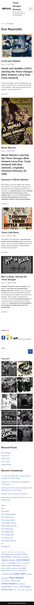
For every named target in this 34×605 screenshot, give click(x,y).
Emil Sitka (16, 565)
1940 (8, 552)
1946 (15, 552)
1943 (11, 552)
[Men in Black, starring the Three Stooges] (17, 264)
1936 (6, 552)
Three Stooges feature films (9, 526)
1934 (2, 552)
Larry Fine (19, 573)
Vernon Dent (7, 589)
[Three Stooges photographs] (9, 418)
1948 (17, 552)
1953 (23, 552)
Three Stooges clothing (7, 520)
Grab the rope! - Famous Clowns (10, 488)
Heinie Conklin (6, 568)
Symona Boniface (7, 586)
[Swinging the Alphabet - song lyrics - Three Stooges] (25, 385)
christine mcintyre (8, 560)
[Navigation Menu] (31, 8)
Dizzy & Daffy (5, 461)
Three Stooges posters (7, 534)
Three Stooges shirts (7, 537)
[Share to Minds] (7, 339)
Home (3, 23)
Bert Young (14, 554)
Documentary (5, 511)
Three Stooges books (7, 517)
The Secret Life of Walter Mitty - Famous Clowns (15, 476)
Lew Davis (29, 574)
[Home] (9, 369)
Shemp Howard (8, 583)
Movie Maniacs (8, 147)
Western (23, 589)
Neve (9, 603)
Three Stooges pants (7, 529)
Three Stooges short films (8, 540)
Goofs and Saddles (10, 61)
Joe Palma (22, 568)
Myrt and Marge (5, 453)
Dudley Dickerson (26, 563)
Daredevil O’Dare (6, 464)
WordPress (22, 603)
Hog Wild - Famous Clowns (9, 494)
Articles (3, 505)
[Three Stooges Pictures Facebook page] (3, 339)
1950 (21, 552)
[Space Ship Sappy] (9, 402)
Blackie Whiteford (23, 554)
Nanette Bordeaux (5, 581)
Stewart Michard (6, 497)
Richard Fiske (5, 455)
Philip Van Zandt (15, 581)
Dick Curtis (18, 563)
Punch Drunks (23, 494)
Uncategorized (5, 546)
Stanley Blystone (20, 584)
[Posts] (9, 385)
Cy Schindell (11, 563)
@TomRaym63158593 (24, 339)
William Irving (29, 589)
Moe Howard (16, 577)
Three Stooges (25, 587)
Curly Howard (22, 560)
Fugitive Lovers (5, 458)
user (4, 64)
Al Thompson (5, 554)
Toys (2, 543)
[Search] (30, 351)
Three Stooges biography (8, 514)
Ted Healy (16, 586)
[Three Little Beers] (17, 218)
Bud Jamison (6, 557)
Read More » (5, 94)
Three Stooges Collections (8, 523)
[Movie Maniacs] (17, 121)
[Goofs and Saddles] (17, 46)
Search (3, 348)
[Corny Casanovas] (9, 434)
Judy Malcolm (23, 570)
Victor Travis (16, 589)
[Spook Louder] (25, 418)
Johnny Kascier (6, 570)
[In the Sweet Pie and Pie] (25, 369)
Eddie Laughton (6, 565)
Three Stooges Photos (7, 532)
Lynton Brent (4, 578)
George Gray (24, 565)
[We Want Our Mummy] (25, 434)
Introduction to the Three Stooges (10, 478)
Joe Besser (14, 568)
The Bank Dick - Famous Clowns (10, 482)
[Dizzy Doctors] (25, 402)
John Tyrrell (15, 570)
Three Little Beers (10, 232)
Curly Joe (4, 563)
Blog (2, 508)
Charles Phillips (25, 557)
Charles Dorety (16, 557)
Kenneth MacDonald (7, 574)
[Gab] (16, 339)
